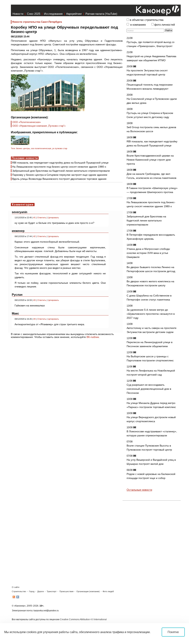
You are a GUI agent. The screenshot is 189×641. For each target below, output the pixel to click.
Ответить (41, 217)
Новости (18, 13)
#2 (34, 236)
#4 (34, 319)
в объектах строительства (146, 19)
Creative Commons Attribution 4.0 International (83, 619)
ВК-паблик (93, 337)
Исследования (53, 13)
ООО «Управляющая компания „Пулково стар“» (39, 125)
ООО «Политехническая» (26, 122)
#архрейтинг (74, 13)
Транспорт (51, 591)
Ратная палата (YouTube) (101, 13)
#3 (34, 300)
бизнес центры (23, 148)
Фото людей (108, 591)
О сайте (15, 587)
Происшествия (66, 591)
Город (31, 591)
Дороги (40, 591)
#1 (34, 217)
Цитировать (53, 217)
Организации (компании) (88, 591)
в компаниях (138, 24)
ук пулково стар (59, 148)
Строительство (19, 591)
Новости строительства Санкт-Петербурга (37, 21)
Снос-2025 (33, 13)
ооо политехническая (41, 148)
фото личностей (164, 24)
